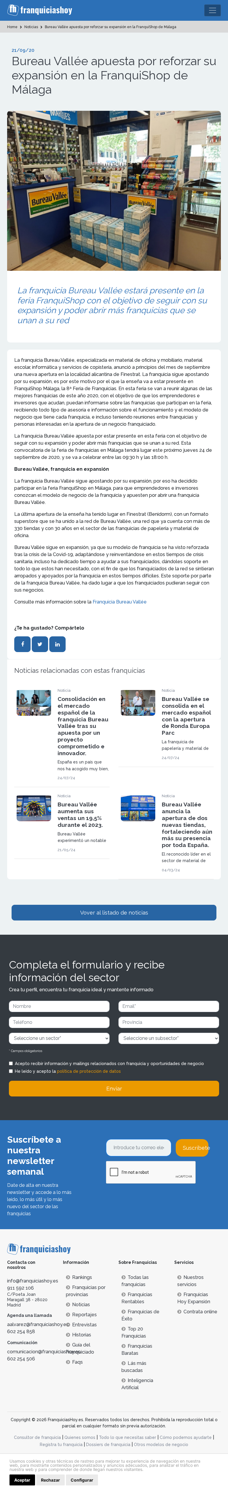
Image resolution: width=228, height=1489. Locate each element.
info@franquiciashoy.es (32, 1281)
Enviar (114, 1088)
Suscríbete (195, 1148)
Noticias (81, 1304)
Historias (81, 1335)
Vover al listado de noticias (114, 913)
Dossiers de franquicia (108, 1444)
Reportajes (84, 1314)
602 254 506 (21, 1359)
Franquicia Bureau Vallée (120, 602)
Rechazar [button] (50, 1479)
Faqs (77, 1362)
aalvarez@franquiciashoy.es (38, 1324)
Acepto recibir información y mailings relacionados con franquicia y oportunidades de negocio (109, 1063)
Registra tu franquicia (61, 1444)
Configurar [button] (82, 1479)
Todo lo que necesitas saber (127, 1437)
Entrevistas (84, 1325)
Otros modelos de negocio (161, 1444)
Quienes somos (79, 1437)
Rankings (82, 1277)
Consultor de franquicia (37, 1437)
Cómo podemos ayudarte (186, 1437)
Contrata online (200, 1312)
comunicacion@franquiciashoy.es (43, 1351)
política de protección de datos (89, 1071)
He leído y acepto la (68, 1071)
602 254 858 (21, 1331)
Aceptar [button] (22, 1479)
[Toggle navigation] (212, 10)
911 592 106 (20, 1288)
